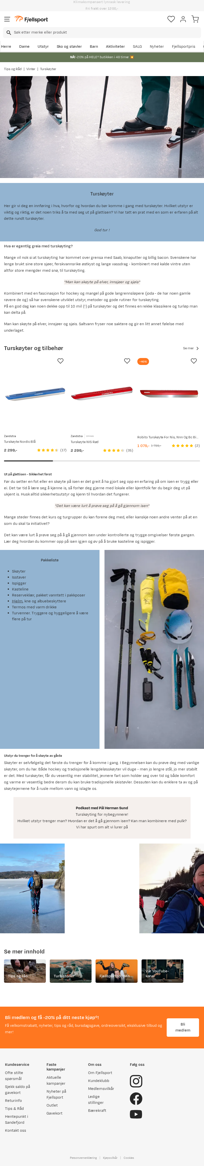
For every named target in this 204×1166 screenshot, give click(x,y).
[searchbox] (107, 32)
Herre (6, 46)
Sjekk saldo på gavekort (17, 1089)
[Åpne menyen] (7, 19)
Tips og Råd (13, 69)
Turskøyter (48, 69)
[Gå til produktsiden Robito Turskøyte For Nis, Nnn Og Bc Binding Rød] (168, 394)
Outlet (52, 1105)
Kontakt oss (15, 1130)
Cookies (129, 1158)
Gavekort (54, 1113)
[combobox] (102, 32)
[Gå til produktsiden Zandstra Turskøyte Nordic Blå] (35, 394)
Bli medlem (182, 1027)
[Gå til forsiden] (31, 19)
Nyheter (157, 46)
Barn (94, 46)
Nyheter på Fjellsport (56, 1094)
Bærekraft (97, 1110)
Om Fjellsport (100, 1073)
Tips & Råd (14, 1108)
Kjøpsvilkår (110, 1158)
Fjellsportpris (183, 46)
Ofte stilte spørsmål (14, 1075)
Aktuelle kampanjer (56, 1080)
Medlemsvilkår (101, 1088)
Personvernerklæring (83, 1158)
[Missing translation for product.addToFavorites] (60, 361)
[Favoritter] (171, 19)
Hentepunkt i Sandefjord (16, 1119)
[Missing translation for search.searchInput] (8, 32)
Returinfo (13, 1100)
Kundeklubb (98, 1080)
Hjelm (17, 601)
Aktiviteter (115, 46)
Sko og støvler (69, 46)
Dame (24, 46)
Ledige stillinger (96, 1099)
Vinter (31, 69)
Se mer (188, 348)
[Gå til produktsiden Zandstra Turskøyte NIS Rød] (102, 394)
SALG (137, 46)
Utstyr (43, 46)
